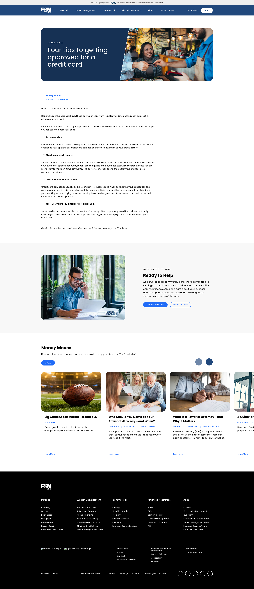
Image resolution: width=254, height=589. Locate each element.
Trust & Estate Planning (87, 518)
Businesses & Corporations (89, 522)
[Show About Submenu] (155, 10)
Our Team (188, 515)
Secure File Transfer (126, 559)
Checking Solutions (121, 511)
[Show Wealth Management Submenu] (97, 10)
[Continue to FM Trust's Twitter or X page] (202, 573)
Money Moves (167, 10)
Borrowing (116, 522)
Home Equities (47, 522)
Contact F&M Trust (155, 304)
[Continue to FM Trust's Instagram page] (180, 573)
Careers (187, 507)
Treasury (116, 515)
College (49, 99)
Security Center (155, 515)
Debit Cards (46, 515)
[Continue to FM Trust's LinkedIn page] (195, 573)
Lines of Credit (48, 526)
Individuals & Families (86, 507)
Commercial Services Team (196, 518)
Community (63, 99)
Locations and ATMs (194, 552)
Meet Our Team (180, 304)
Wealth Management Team (90, 529)
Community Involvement (195, 511)
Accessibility (156, 558)
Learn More (50, 454)
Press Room (122, 548)
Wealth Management (85, 10)
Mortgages (46, 518)
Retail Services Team (193, 529)
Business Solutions (120, 518)
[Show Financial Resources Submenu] (142, 10)
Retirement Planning (86, 511)
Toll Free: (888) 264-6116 (154, 573)
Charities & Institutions (87, 526)
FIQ (149, 526)
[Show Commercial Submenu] (116, 10)
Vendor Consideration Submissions (161, 549)
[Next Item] (209, 361)
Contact (121, 556)
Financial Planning (85, 515)
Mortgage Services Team (195, 526)
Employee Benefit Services (124, 526)
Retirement (129, 427)
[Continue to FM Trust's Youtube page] (187, 573)
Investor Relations (159, 554)
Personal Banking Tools (158, 518)
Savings (44, 511)
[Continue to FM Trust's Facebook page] (210, 573)
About (151, 10)
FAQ (150, 511)
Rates (150, 507)
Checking (45, 507)
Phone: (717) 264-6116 (129, 573)
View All (48, 363)
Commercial (109, 10)
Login (207, 10)
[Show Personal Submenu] (69, 10)
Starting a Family (147, 427)
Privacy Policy (191, 548)
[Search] (183, 10)
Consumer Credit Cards (52, 529)
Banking (116, 507)
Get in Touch (193, 10)
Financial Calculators (157, 522)
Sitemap (155, 561)
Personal (64, 10)
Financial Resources (131, 10)
